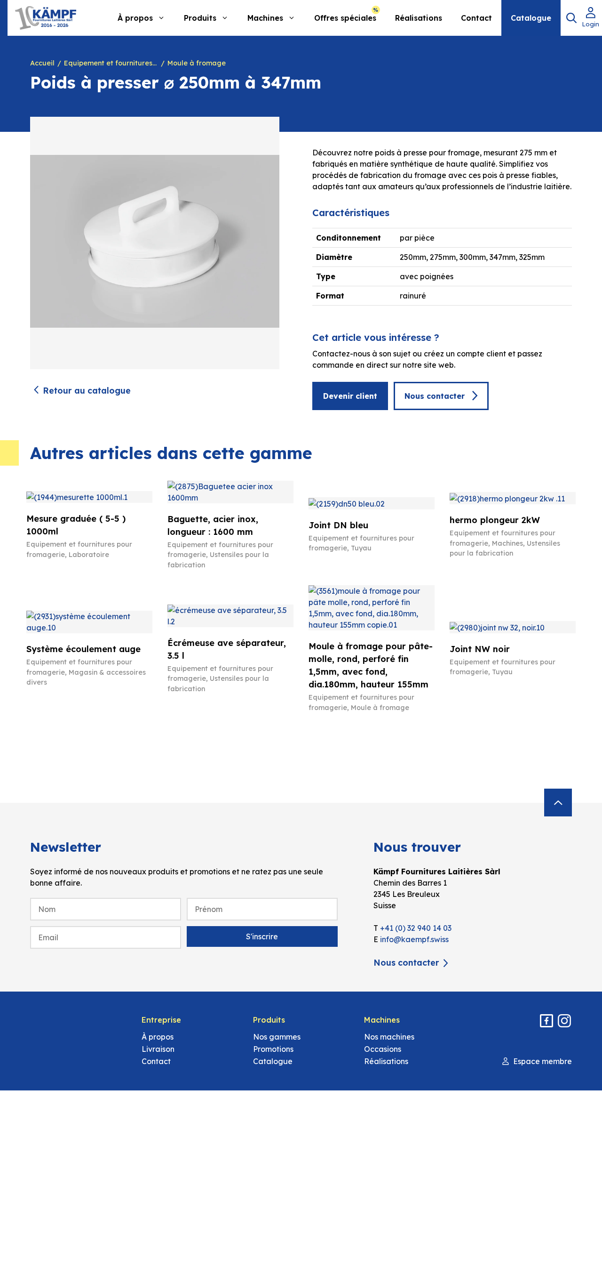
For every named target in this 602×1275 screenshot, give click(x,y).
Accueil (42, 63)
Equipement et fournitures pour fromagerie (111, 63)
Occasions (382, 1049)
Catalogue (531, 18)
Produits (200, 18)
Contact (476, 18)
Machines (265, 18)
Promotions (273, 1049)
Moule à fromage (196, 63)
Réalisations (418, 18)
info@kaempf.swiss (414, 939)
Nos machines (389, 1036)
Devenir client (350, 396)
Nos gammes (277, 1036)
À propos (135, 18)
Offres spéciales (345, 18)
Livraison (158, 1049)
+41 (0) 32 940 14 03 (416, 928)
